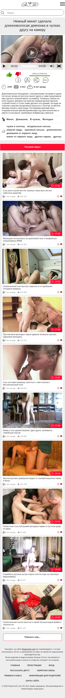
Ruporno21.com (28, 649)
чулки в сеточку (15, 126)
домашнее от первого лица (22, 133)
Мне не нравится (18, 74)
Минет (10, 119)
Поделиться (36, 80)
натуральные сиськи (38, 126)
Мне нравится (9, 74)
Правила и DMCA (13, 676)
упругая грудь (14, 129)
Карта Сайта (32, 681)
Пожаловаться (27, 80)
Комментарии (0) (45, 80)
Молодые (48, 119)
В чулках (35, 119)
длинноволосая (55, 129)
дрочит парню (43, 136)
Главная (15, 665)
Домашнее (21, 119)
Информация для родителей (45, 676)
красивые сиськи (34, 129)
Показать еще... (32, 637)
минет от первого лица (19, 136)
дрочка (57, 136)
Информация (18, 80)
